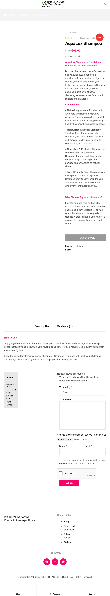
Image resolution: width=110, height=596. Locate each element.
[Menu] (5, 4)
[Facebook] (46, 561)
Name (63, 446)
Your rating (65, 387)
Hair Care (23, 15)
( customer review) (87, 37)
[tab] (42, 326)
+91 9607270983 (21, 516)
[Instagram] (55, 561)
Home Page (9, 15)
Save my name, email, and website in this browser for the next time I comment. (82, 461)
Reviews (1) (65, 326)
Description (42, 326)
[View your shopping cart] (103, 4)
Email (88, 446)
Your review (66, 399)
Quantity (69, 56)
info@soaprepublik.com (23, 520)
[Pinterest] (63, 561)
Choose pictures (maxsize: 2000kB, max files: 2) (81, 434)
